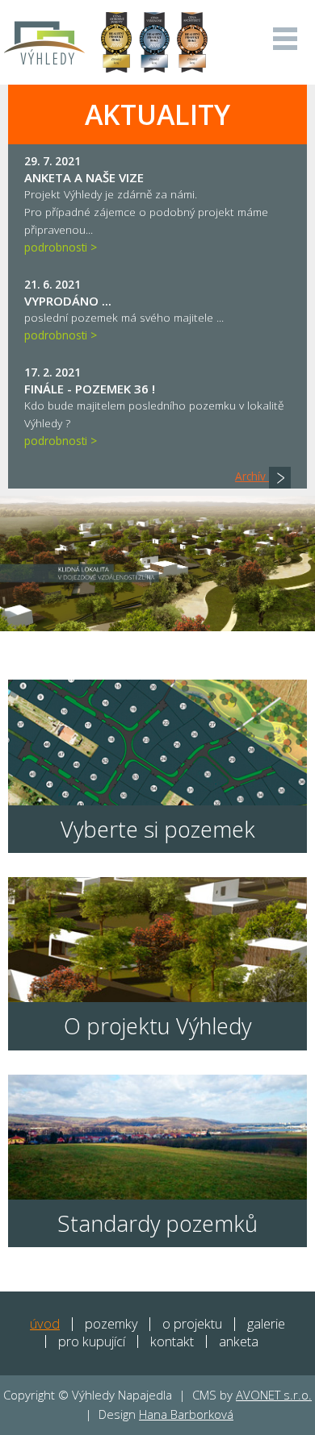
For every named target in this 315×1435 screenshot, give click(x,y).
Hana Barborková (186, 1414)
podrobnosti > (60, 247)
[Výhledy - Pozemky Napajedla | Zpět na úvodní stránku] (44, 42)
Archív (252, 476)
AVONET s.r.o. (274, 1395)
